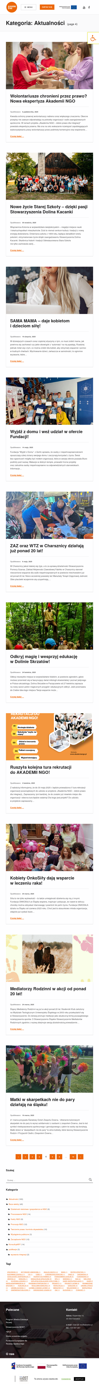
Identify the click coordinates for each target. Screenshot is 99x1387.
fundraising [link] (83, 1277)
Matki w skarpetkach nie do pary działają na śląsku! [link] (42, 1101)
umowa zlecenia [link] (18, 1288)
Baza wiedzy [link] (14, 1204)
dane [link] (71, 1274)
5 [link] (52, 1157)
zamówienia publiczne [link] (20, 1290)
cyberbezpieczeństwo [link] (55, 1274)
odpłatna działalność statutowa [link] (45, 1281)
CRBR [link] (39, 1274)
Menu (30, 7)
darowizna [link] (82, 1274)
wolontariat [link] (73, 1288)
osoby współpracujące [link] (73, 1281)
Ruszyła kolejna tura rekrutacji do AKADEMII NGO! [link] (40, 769)
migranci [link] (67, 1279)
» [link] (82, 1156)
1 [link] (25, 1157)
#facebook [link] (12, 1272)
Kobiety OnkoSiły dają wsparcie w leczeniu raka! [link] (42, 880)
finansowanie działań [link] (64, 1277)
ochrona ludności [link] (19, 1281)
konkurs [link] (23, 1279)
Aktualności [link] (13, 1199)
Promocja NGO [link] (17, 1224)
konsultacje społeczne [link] (41, 1279)
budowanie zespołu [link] (16, 1274)
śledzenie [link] (68, 1290)
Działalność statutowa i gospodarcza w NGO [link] (29, 1209)
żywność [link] (80, 1290)
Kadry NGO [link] (15, 1219)
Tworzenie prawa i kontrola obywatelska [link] (27, 1229)
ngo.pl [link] (8, 1331)
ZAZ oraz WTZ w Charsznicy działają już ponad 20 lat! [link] (47, 548)
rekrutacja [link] (59, 1285)
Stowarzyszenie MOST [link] (15, 1327)
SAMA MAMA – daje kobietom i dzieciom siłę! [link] (40, 323)
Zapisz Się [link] (47, 7)
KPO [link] (57, 1279)
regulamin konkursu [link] (41, 1285)
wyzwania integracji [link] (18, 1254)
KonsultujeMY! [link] (15, 1244)
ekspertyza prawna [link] (42, 1277)
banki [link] (64, 1272)
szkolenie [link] (73, 1285)
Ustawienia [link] (66, 1378)
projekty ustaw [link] (72, 1283)
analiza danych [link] (51, 1272)
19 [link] (73, 1157)
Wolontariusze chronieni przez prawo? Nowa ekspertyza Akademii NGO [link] (48, 98)
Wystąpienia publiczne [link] (20, 1234)
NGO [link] (78, 1279)
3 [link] (39, 1157)
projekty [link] (56, 1283)
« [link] (20, 1156)
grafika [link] (11, 1279)
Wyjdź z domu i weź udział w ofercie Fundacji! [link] (46, 433)
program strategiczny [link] (39, 1283)
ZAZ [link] (57, 1290)
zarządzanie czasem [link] (42, 1290)
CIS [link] (30, 1274)
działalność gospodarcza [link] (18, 1277)
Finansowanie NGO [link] (19, 1214)
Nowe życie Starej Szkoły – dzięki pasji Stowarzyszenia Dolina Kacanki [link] (49, 209)
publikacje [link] (13, 1249)
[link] (93, 38)
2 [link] (32, 1157)
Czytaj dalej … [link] (17, 136)
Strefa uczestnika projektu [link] (16, 1336)
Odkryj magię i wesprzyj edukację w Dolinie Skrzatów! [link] (43, 658)
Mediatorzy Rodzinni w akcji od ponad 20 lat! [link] (48, 991)
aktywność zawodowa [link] (30, 1272)
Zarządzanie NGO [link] (18, 1239)
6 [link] (59, 1157)
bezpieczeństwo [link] (78, 1272)
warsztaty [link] (58, 1288)
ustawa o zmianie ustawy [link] (39, 1288)
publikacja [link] (23, 1285)
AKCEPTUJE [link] (79, 1379)
